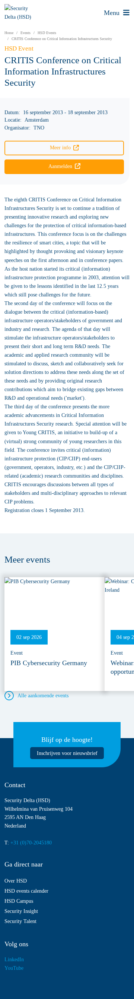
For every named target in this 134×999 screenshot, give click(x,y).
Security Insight (21, 911)
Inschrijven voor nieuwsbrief (67, 753)
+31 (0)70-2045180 (31, 843)
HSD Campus (18, 901)
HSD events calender (26, 891)
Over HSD (15, 881)
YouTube (13, 968)
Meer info (60, 147)
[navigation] (117, 12)
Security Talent (20, 921)
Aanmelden (60, 166)
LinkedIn (14, 959)
